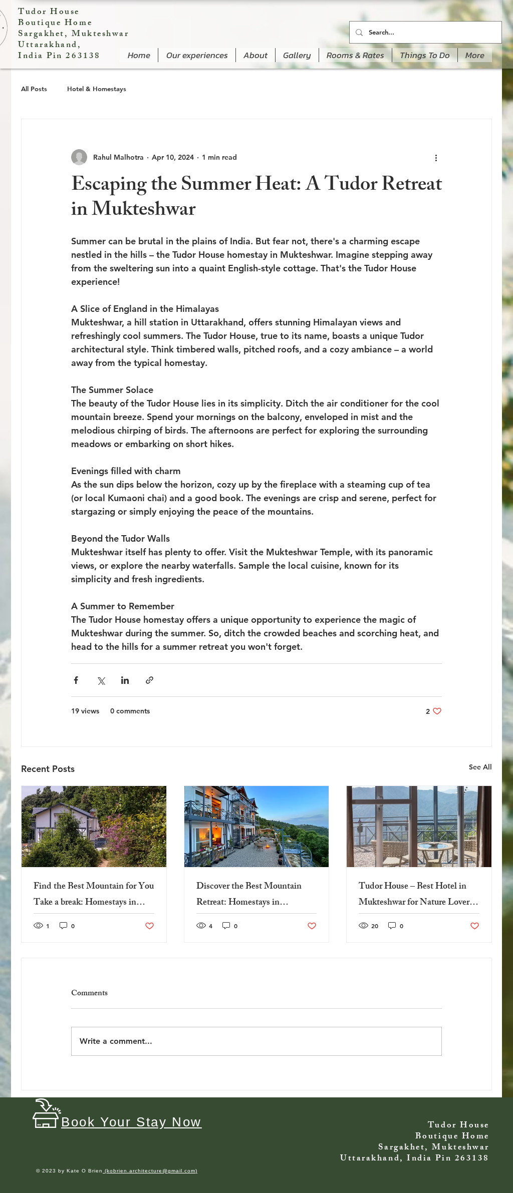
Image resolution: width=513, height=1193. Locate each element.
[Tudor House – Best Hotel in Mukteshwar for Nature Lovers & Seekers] (419, 826)
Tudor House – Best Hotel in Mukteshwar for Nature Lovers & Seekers (416, 895)
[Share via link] (149, 680)
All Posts (34, 89)
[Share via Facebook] (76, 680)
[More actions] (436, 157)
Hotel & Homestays (96, 89)
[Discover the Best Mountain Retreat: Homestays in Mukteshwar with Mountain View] (256, 826)
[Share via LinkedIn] (125, 680)
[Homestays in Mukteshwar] (94, 826)
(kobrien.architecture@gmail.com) (150, 1170)
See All (480, 766)
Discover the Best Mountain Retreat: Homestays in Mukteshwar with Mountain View (249, 895)
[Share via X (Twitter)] (100, 680)
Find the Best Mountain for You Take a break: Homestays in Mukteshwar (94, 895)
